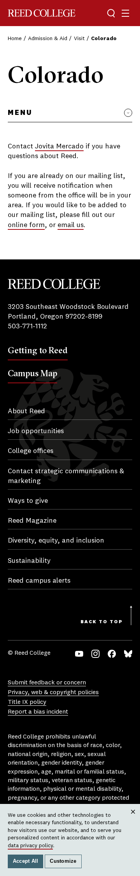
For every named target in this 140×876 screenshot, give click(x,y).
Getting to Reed (38, 350)
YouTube (79, 654)
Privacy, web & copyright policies (53, 692)
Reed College (41, 13)
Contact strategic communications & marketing (66, 476)
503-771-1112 (27, 326)
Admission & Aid (47, 38)
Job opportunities (36, 431)
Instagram (95, 654)
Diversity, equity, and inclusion (56, 540)
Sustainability (29, 560)
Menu (20, 112)
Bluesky (128, 654)
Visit (79, 38)
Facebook (112, 654)
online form (26, 225)
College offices (30, 451)
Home (15, 38)
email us (71, 225)
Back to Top (101, 622)
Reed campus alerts (39, 580)
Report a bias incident (38, 712)
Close (133, 819)
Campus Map (32, 373)
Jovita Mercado (59, 146)
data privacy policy (30, 845)
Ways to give (28, 500)
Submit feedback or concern (47, 683)
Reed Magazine (32, 520)
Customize (63, 861)
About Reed (26, 411)
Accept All (25, 861)
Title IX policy (27, 702)
